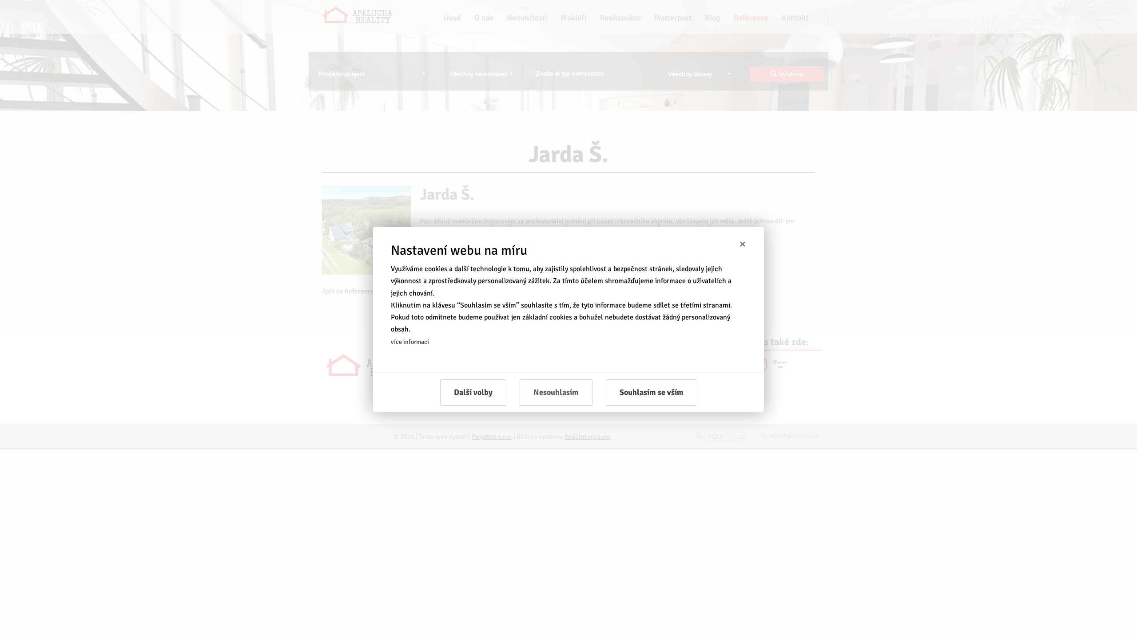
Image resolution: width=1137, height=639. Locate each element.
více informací (410, 342)
